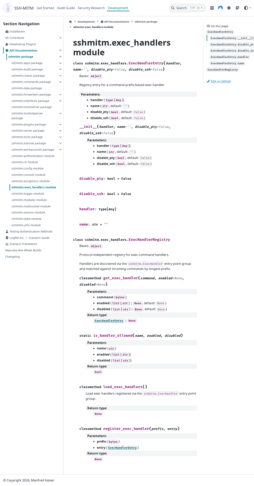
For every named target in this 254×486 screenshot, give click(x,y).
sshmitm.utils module (26, 225)
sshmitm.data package (27, 88)
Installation (17, 31)
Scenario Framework (23, 244)
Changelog (12, 256)
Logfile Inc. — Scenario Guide (29, 238)
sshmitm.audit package (27, 69)
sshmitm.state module (26, 219)
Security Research (91, 8)
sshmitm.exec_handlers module (34, 187)
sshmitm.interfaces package (30, 101)
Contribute (16, 38)
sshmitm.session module (28, 212)
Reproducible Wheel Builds (23, 250)
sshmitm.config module (27, 168)
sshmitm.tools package (27, 137)
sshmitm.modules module (29, 200)
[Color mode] (247, 8)
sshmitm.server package (28, 131)
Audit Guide (66, 8)
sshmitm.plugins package (29, 124)
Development (118, 8)
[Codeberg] (220, 8)
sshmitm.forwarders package (31, 94)
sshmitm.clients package (28, 75)
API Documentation (23, 50)
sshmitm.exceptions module (31, 181)
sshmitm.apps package (27, 63)
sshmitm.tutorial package (29, 143)
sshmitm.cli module (25, 162)
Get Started (45, 8)
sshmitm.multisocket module (31, 206)
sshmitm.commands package (31, 82)
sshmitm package (20, 57)
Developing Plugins (22, 44)
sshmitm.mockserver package (32, 107)
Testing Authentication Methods (31, 231)
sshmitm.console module (28, 175)
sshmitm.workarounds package (33, 149)
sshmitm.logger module (28, 194)
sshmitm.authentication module (33, 156)
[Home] (70, 22)
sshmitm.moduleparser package (27, 116)
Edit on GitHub (220, 81)
